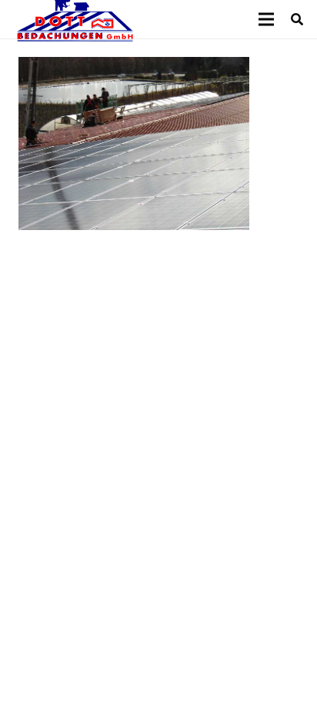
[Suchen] (297, 19)
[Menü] (266, 19)
